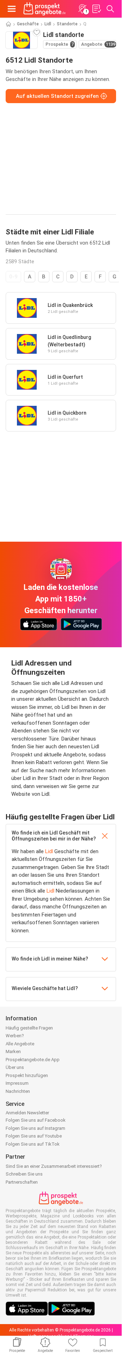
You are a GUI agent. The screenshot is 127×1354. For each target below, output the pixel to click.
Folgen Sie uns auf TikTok (33, 1144)
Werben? (15, 1035)
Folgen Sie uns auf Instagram (35, 1128)
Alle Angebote (20, 1043)
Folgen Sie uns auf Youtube (34, 1136)
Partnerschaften (22, 1182)
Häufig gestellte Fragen (29, 1028)
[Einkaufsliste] (96, 8)
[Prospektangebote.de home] (44, 8)
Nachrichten (18, 1091)
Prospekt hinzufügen (27, 1075)
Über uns (15, 1067)
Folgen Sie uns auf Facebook (36, 1120)
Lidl (47, 23)
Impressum (17, 1083)
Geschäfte (28, 23)
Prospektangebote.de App (33, 1059)
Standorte (67, 23)
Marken (13, 1051)
